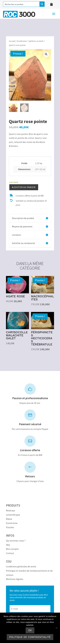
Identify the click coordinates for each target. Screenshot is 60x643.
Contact (10, 553)
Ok (30, 630)
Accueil (12, 41)
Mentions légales (14, 579)
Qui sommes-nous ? (15, 540)
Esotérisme (22, 41)
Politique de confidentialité (30, 637)
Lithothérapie (13, 514)
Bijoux (9, 518)
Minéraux (10, 510)
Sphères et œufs (36, 41)
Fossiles (10, 527)
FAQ (8, 544)
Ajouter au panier (24, 187)
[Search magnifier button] (41, 4)
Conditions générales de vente (21, 566)
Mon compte (12, 548)
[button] (46, 54)
